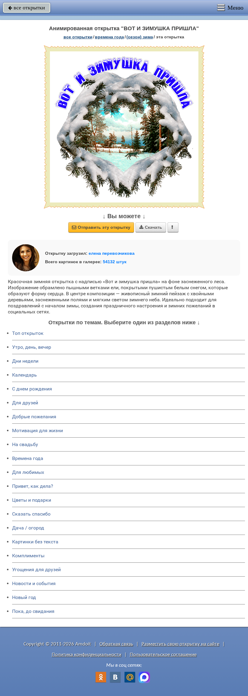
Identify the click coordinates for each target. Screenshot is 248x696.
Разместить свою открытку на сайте (180, 644)
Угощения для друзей (36, 569)
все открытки (26, 8)
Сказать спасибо (31, 514)
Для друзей (25, 403)
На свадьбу (25, 444)
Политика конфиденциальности (86, 654)
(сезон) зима (139, 36)
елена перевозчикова (112, 253)
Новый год (24, 597)
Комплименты (28, 555)
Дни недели (25, 361)
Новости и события (34, 583)
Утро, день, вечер (31, 347)
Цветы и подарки (31, 500)
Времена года (27, 458)
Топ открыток (28, 333)
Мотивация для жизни (37, 430)
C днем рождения (32, 389)
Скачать (150, 227)
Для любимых (28, 472)
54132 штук (114, 261)
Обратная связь (116, 644)
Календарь (24, 375)
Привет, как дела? (32, 486)
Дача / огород (28, 528)
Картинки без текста (35, 542)
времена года (109, 36)
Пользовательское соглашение (163, 654)
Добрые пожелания (34, 416)
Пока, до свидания (33, 611)
